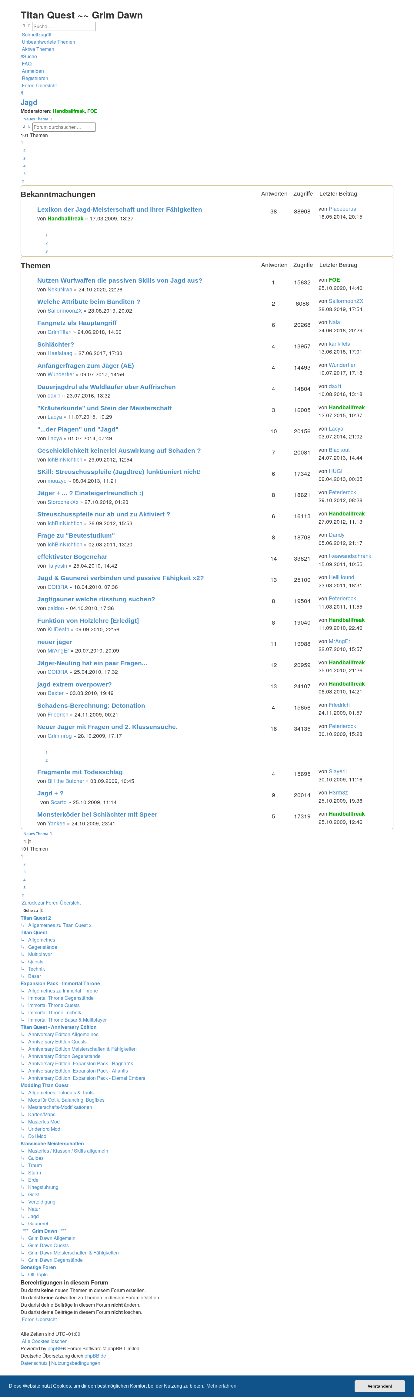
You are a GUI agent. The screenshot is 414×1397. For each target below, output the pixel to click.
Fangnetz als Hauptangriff (77, 322)
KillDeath (58, 629)
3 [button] (24, 158)
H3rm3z (338, 792)
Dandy (337, 534)
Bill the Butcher (66, 780)
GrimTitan (60, 331)
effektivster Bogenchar (72, 556)
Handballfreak (69, 110)
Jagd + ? (50, 793)
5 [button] (24, 173)
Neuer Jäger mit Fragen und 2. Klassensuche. (107, 726)
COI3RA (58, 586)
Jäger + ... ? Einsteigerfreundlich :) (90, 492)
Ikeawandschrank (350, 555)
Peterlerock (342, 492)
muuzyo (57, 480)
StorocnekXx (63, 501)
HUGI (335, 471)
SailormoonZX (65, 310)
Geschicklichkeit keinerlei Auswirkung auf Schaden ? (119, 450)
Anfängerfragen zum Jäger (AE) (85, 365)
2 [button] (24, 150)
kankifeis (339, 343)
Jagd (29, 102)
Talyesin (57, 565)
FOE (92, 110)
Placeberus (342, 208)
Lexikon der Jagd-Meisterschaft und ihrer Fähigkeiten (119, 209)
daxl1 (54, 395)
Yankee (56, 823)
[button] (23, 181)
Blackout (339, 449)
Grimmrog (60, 735)
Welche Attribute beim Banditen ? (88, 301)
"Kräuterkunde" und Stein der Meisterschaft (104, 408)
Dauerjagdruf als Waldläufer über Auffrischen (106, 386)
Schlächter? (55, 344)
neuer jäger (54, 641)
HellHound (341, 577)
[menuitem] (48, 41)
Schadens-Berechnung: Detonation (91, 705)
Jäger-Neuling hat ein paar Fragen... (92, 663)
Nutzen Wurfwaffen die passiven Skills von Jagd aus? (119, 280)
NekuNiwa (60, 289)
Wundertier (61, 374)
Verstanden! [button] (380, 1386)
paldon (56, 608)
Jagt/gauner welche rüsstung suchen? (96, 599)
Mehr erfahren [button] (221, 1386)
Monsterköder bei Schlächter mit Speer (97, 814)
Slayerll (338, 771)
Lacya (55, 416)
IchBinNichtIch (65, 459)
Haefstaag (60, 353)
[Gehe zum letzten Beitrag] (358, 209)
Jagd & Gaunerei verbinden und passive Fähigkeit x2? (120, 577)
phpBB (55, 1348)
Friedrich (58, 714)
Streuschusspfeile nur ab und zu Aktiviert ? (103, 514)
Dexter (56, 693)
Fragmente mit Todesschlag (80, 771)
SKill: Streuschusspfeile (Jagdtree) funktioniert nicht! (119, 471)
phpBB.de (95, 1355)
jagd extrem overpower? (74, 684)
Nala (334, 322)
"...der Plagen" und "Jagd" (78, 429)
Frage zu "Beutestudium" (76, 535)
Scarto (59, 802)
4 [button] (24, 166)
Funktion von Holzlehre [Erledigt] (88, 620)
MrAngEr (58, 650)
